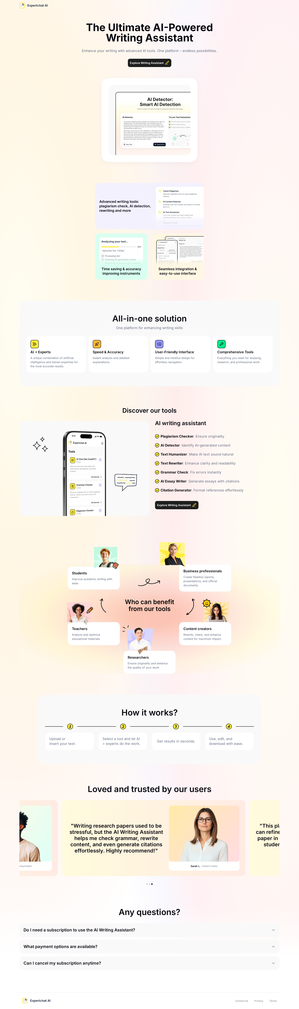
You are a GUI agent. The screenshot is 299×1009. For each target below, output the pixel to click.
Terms (273, 1000)
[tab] (147, 884)
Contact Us (241, 1000)
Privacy (258, 1000)
